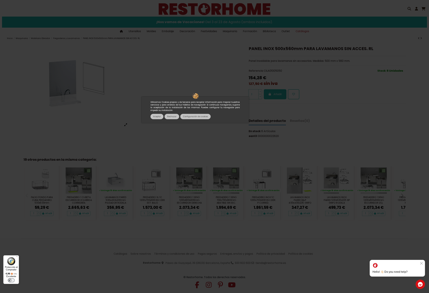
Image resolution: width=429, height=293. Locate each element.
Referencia (256, 71)
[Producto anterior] (419, 38)
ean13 (253, 136)
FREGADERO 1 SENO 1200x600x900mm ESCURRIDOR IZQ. (373, 200)
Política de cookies (300, 254)
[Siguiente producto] (421, 38)
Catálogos (120, 254)
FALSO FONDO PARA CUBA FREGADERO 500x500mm (42, 200)
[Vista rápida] (54, 178)
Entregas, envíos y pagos (236, 254)
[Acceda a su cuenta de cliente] (416, 9)
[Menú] (17, 257)
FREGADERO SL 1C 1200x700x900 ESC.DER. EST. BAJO (152, 200)
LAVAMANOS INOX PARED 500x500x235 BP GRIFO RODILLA (337, 200)
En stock (255, 131)
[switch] (11, 280)
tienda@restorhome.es (271, 263)
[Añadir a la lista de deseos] (293, 94)
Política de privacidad (270, 254)
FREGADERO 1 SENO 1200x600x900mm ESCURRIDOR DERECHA (189, 200)
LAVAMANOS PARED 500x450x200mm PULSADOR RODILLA (115, 200)
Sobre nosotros (141, 254)
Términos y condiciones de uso (174, 254)
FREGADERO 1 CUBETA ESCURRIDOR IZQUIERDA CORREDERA (79, 200)
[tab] (300, 122)
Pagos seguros (207, 254)
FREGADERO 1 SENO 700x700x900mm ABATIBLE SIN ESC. (226, 200)
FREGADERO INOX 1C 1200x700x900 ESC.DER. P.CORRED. (263, 200)
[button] (26, 195)
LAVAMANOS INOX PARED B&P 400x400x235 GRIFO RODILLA (300, 201)
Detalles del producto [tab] (267, 121)
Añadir (277, 94)
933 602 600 (243, 263)
